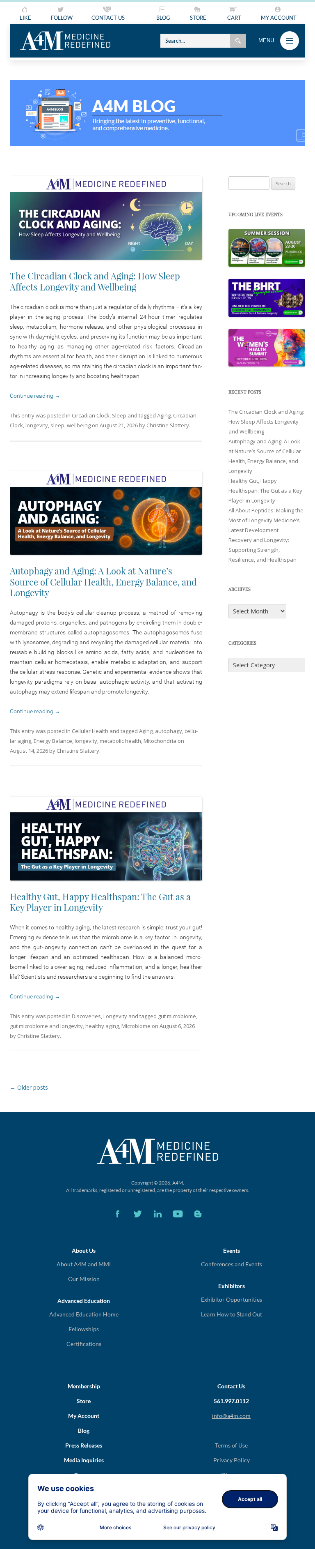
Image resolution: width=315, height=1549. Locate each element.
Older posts (29, 1087)
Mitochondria (160, 741)
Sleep (119, 415)
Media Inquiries (84, 1460)
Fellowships (83, 1328)
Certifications (83, 1343)
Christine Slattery (167, 425)
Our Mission (84, 1278)
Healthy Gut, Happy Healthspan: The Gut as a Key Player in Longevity (100, 901)
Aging (164, 415)
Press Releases (83, 1445)
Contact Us (231, 1386)
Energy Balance (53, 741)
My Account (83, 1415)
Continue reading (35, 395)
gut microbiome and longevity (46, 1026)
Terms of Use (231, 1445)
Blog (83, 1430)
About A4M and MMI (84, 1264)
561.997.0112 (231, 1400)
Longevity (115, 1016)
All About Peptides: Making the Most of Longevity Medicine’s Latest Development (266, 520)
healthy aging (102, 1026)
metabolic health (120, 741)
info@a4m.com (231, 1415)
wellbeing (79, 425)
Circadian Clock (91, 415)
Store (84, 1400)
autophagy (168, 731)
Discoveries (86, 1016)
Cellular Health (90, 731)
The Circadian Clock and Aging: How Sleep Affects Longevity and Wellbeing (95, 281)
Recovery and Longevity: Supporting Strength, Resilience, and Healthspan (262, 549)
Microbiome (136, 1026)
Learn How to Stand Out (231, 1314)
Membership (84, 1386)
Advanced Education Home (84, 1314)
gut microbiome (177, 1016)
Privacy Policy (231, 1460)
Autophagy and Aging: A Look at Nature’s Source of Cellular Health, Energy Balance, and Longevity (103, 582)
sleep (57, 425)
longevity (36, 425)
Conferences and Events (231, 1264)
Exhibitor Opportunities (231, 1299)
